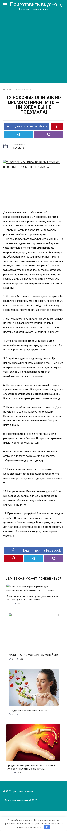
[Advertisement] (33, 46)
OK (46, 827)
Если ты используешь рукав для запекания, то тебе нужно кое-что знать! (33, 598)
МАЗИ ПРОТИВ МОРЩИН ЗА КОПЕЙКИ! (33, 654)
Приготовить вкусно (33, 4)
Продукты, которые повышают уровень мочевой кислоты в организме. (31, 767)
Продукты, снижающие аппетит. (28, 710)
